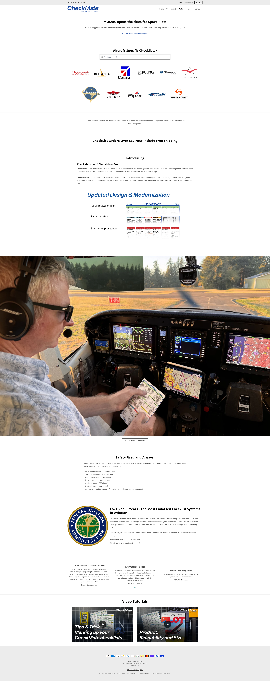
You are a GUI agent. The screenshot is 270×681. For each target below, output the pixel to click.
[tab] (134, 587)
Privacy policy (121, 673)
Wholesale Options (133, 670)
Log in (180, 2)
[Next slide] (203, 575)
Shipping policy (165, 673)
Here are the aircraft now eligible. (135, 33)
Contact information (144, 673)
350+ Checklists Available (135, 440)
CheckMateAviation (109, 673)
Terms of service (131, 673)
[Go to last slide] (67, 575)
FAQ (141, 670)
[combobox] (135, 57)
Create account (188, 2)
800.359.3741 (135, 666)
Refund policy (156, 673)
